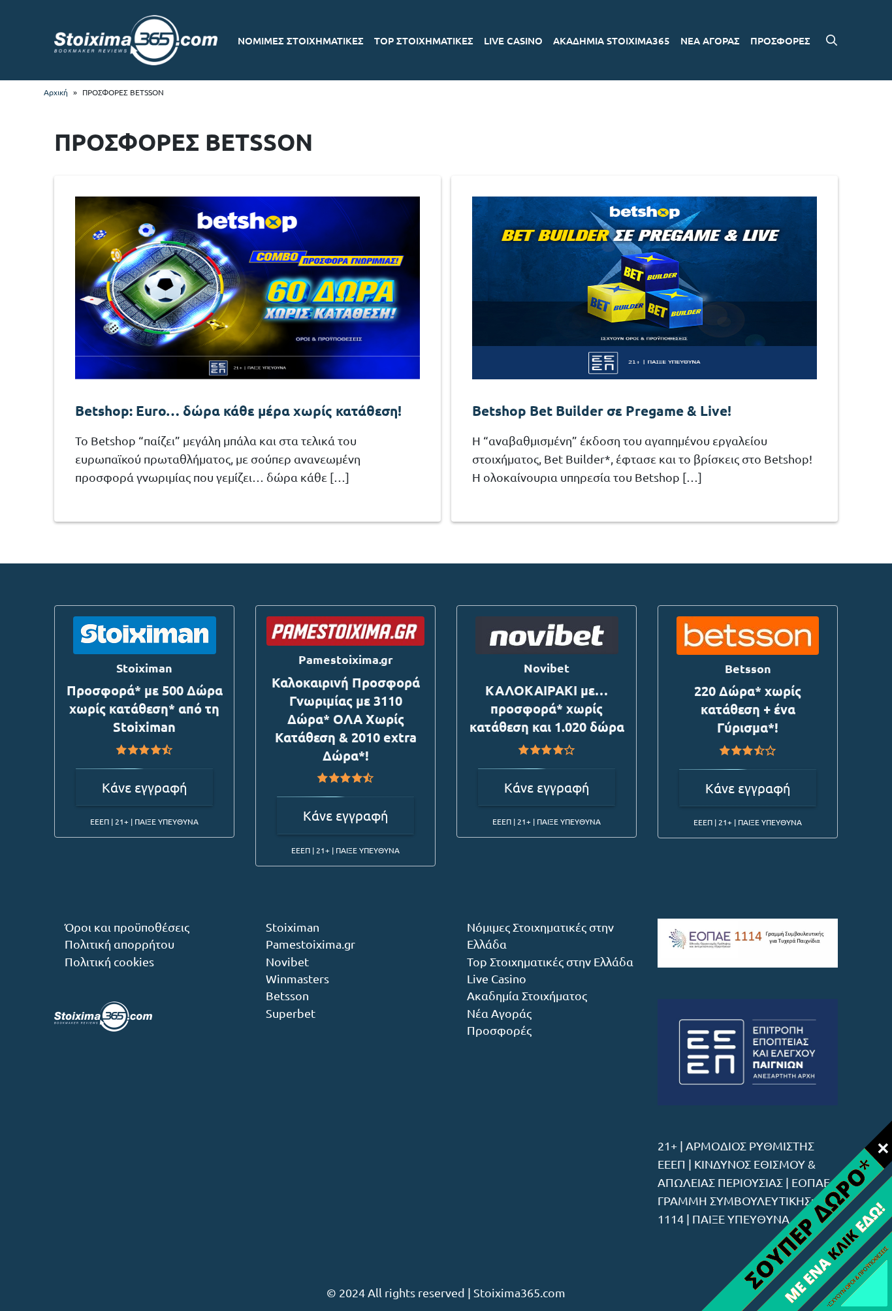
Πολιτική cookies (109, 961)
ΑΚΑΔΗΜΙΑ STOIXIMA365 (611, 40)
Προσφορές (499, 1030)
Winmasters (297, 978)
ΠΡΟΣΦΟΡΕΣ (780, 40)
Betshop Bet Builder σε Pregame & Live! (601, 410)
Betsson (287, 995)
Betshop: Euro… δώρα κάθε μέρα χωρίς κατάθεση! (238, 410)
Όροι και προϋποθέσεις (127, 927)
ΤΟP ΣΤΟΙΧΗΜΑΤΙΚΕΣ (423, 40)
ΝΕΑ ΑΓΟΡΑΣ (710, 40)
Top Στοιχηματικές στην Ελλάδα (550, 961)
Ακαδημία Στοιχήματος (527, 995)
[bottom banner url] (796, 1215)
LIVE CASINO (513, 40)
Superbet (290, 1013)
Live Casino (496, 978)
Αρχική (56, 92)
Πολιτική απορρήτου (119, 944)
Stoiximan (292, 927)
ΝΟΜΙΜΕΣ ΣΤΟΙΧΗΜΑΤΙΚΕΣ (301, 40)
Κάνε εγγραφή (144, 787)
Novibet (287, 961)
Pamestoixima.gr (310, 944)
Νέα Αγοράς (499, 1013)
